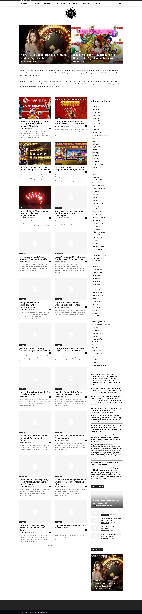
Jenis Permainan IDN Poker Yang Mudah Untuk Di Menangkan (70, 257)
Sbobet (94, 359)
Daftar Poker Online (98, 232)
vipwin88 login (96, 167)
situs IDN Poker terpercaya (105, 408)
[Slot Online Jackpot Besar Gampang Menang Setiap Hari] (35, 243)
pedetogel (95, 138)
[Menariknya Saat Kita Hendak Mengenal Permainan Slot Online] (35, 422)
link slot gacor (96, 215)
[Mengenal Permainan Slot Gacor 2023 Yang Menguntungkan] (35, 289)
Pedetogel (95, 174)
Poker (94, 298)
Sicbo (94, 252)
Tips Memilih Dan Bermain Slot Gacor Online (70, 526)
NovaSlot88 (96, 226)
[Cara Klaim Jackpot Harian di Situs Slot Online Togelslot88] (45, 44)
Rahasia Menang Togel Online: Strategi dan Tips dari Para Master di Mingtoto (34, 123)
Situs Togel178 (97, 180)
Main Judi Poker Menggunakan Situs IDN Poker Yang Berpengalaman (34, 213)
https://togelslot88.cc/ (99, 206)
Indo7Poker (96, 264)
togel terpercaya (97, 164)
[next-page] (95, 542)
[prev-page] (92, 542)
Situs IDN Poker (96, 464)
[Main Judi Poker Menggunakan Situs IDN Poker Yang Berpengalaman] (35, 197)
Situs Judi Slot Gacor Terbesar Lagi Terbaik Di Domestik (69, 349)
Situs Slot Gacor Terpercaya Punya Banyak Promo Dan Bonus (33, 527)
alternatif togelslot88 (98, 188)
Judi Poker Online (97, 296)
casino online (26, 51)
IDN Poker (95, 241)
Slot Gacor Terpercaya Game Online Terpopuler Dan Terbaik (34, 168)
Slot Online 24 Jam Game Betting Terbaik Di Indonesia (34, 393)
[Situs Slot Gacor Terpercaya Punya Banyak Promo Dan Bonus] (35, 511)
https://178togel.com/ (99, 319)
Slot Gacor (95, 106)
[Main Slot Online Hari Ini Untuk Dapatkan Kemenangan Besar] (71, 153)
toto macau (96, 115)
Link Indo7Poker (97, 290)
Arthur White (23, 128)
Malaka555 (95, 327)
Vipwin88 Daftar (97, 339)
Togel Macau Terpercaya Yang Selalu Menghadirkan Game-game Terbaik (34, 481)
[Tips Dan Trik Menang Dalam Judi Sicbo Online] (95, 528)
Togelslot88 (96, 109)
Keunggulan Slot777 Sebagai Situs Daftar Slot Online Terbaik (70, 122)
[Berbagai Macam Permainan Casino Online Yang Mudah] (107, 499)
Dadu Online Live (97, 249)
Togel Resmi (96, 177)
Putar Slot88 (96, 281)
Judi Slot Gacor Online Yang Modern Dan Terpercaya (68, 393)
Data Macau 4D (97, 258)
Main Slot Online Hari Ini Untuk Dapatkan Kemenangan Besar (70, 168)
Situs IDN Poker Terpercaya (100, 398)
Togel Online (77, 51)
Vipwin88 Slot (96, 301)
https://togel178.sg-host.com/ (101, 324)
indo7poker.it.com (98, 287)
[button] (120, 3)
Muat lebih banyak (52, 545)
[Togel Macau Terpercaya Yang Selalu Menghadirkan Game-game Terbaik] (35, 466)
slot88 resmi (96, 368)
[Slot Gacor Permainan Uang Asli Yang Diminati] (71, 422)
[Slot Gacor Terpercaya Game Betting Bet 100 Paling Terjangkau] (71, 197)
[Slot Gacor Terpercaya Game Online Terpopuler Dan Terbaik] (35, 153)
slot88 (94, 127)
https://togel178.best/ (99, 322)
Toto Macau (96, 220)
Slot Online (58, 118)
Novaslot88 (96, 307)
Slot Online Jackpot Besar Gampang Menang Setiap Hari (33, 257)
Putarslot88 (96, 118)
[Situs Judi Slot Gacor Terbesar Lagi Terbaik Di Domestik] (71, 334)
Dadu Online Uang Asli (99, 255)
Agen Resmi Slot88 (98, 269)
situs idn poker (97, 293)
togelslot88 (95, 156)
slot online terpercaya (99, 365)
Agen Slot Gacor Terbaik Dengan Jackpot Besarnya (67, 303)
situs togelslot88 (97, 333)
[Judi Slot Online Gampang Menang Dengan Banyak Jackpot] (35, 334)
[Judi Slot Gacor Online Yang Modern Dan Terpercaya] (71, 378)
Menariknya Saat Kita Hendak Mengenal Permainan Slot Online (33, 437)
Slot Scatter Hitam (98, 272)
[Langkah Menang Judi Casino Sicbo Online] (95, 513)
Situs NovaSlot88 (97, 223)
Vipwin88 (95, 183)
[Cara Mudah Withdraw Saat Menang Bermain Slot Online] (95, 520)
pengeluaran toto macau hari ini (101, 451)
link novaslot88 (97, 112)
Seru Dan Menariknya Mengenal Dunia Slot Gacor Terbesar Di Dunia (70, 481)
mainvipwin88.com (98, 186)
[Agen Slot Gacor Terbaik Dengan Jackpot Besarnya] (71, 289)
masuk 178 (95, 310)
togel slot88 (96, 147)
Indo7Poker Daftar (98, 246)
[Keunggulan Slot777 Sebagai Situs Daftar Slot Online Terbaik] (71, 108)
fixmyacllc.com (97, 212)
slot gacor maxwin (98, 353)
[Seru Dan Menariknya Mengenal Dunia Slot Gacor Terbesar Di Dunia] (71, 466)
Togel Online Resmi (98, 217)
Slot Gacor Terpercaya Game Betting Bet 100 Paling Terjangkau (69, 213)
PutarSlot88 (96, 267)
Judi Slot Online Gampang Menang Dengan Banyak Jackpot (35, 349)
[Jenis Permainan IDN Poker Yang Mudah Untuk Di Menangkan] (71, 243)
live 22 (63, 86)
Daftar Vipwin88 (97, 238)
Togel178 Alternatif (98, 132)
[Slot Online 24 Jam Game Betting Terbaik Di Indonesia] (35, 378)
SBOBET (95, 150)
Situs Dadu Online (113, 425)
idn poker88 (96, 261)
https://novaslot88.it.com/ (100, 135)
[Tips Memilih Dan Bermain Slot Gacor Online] (71, 511)
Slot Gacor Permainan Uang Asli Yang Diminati (70, 436)
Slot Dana (95, 129)
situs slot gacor (97, 351)
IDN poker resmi (106, 73)
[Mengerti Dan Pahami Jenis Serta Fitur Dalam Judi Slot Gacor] (95, 536)
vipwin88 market (97, 197)
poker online (23, 207)
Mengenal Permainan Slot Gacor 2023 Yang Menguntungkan (31, 304)
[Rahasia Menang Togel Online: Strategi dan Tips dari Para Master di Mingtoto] (35, 108)
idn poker (95, 243)
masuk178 (95, 316)
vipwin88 (95, 194)
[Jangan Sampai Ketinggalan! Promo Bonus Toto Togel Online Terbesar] (97, 44)
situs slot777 (107, 380)
